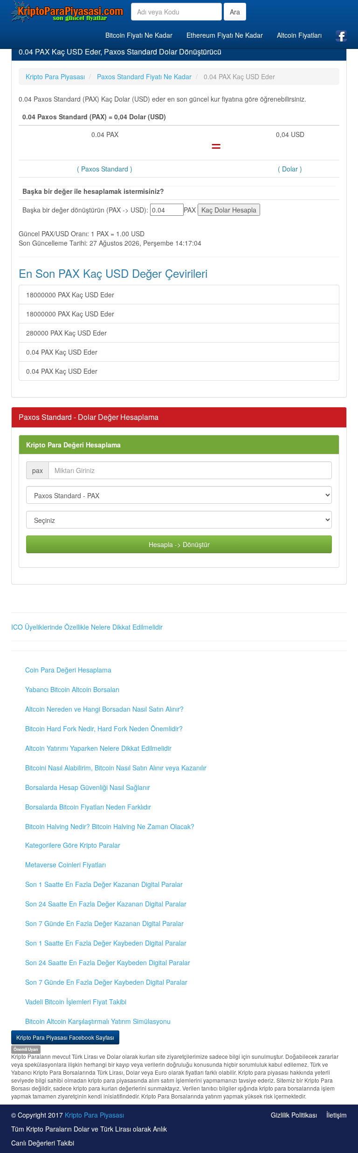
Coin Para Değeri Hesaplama (68, 669)
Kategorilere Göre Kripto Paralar (72, 845)
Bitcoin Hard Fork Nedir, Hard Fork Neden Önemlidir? (104, 728)
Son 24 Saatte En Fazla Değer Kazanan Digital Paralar (105, 903)
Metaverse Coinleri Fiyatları (65, 864)
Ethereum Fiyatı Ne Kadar (224, 35)
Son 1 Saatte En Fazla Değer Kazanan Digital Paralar (104, 884)
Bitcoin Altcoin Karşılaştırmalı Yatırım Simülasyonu (98, 1021)
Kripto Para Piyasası (94, 1114)
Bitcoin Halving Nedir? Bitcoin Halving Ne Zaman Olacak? (109, 826)
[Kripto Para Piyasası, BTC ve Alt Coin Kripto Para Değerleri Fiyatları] (67, 11)
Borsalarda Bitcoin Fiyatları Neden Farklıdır (88, 806)
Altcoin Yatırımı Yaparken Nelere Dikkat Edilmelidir (98, 748)
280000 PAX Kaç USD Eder (66, 332)
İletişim (336, 1114)
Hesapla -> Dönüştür (179, 544)
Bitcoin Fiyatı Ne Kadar (138, 35)
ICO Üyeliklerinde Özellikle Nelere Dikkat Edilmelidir (87, 626)
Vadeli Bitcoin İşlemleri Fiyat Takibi (75, 1001)
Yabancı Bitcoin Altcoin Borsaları (72, 689)
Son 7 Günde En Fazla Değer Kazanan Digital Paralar (104, 923)
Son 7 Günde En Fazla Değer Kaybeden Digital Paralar (106, 982)
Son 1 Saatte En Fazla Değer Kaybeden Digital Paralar (105, 942)
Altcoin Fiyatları (299, 35)
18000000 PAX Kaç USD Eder (70, 294)
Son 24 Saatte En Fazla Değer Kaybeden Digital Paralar (107, 962)
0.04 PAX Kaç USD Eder (61, 352)
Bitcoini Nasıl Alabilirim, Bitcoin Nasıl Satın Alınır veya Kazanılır (116, 767)
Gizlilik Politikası (294, 1114)
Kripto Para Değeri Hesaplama (73, 444)
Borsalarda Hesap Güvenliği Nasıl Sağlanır (87, 787)
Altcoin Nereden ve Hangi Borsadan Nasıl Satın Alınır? (104, 709)
